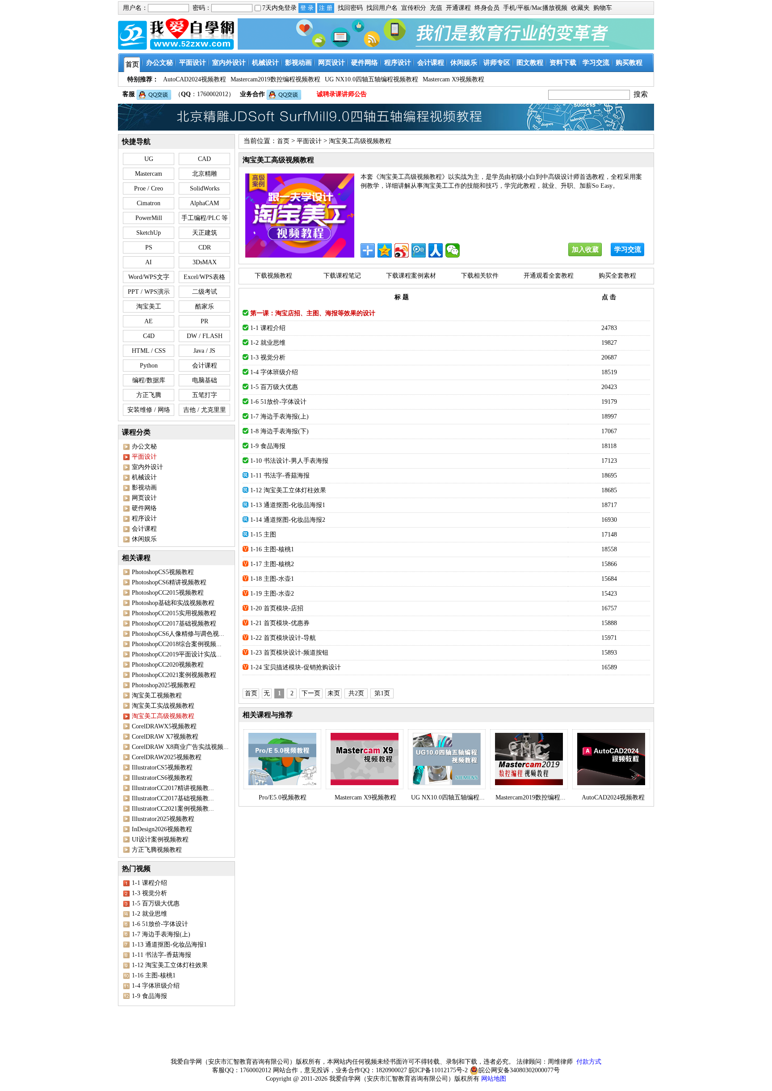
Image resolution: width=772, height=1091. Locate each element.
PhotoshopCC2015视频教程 (168, 592)
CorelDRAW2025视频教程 (166, 757)
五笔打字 (204, 395)
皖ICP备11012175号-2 (438, 1070)
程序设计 (144, 518)
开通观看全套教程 (549, 275)
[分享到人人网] (435, 250)
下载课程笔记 (342, 275)
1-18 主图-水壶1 (272, 578)
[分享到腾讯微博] (418, 250)
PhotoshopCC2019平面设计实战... (177, 654)
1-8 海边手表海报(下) (279, 431)
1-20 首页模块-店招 (276, 608)
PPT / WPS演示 (149, 291)
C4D (149, 336)
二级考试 (204, 291)
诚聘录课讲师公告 (342, 94)
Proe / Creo (148, 188)
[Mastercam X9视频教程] (364, 759)
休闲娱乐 (144, 539)
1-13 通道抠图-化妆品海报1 (169, 944)
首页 (283, 141)
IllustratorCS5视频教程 (162, 767)
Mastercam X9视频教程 (365, 797)
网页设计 (144, 498)
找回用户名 (382, 7)
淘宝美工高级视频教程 (360, 141)
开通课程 (458, 7)
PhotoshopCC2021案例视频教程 (174, 675)
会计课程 (204, 365)
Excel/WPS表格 (204, 277)
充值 (436, 7)
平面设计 (309, 141)
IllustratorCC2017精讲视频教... (173, 788)
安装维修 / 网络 (148, 409)
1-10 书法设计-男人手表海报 (289, 460)
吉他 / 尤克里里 (204, 409)
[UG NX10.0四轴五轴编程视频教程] (447, 759)
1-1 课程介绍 (149, 883)
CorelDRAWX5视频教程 (164, 726)
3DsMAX (205, 262)
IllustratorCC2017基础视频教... (173, 798)
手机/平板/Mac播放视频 (535, 7)
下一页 (311, 693)
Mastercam (148, 173)
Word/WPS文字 (148, 277)
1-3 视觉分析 (149, 893)
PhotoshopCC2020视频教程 (168, 664)
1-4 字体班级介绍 (156, 985)
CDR (204, 247)
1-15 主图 (263, 534)
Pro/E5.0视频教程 (282, 797)
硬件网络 (144, 508)
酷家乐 (204, 306)
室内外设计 (147, 467)
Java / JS (204, 350)
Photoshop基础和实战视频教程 (173, 603)
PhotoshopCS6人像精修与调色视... (178, 633)
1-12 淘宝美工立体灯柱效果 (170, 965)
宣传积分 (413, 7)
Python (149, 365)
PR (204, 321)
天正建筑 (204, 232)
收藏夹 (580, 7)
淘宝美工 (148, 306)
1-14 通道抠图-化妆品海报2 (287, 519)
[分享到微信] (452, 250)
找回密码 (350, 7)
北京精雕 (204, 173)
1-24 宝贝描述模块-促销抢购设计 (295, 667)
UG (148, 159)
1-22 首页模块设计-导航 (283, 637)
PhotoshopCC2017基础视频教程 (174, 623)
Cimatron (148, 203)
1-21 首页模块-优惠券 (280, 623)
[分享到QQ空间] (385, 250)
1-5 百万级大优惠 (156, 903)
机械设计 (144, 477)
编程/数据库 (148, 380)
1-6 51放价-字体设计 (160, 924)
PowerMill (148, 218)
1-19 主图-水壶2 (272, 593)
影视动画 (144, 487)
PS (148, 247)
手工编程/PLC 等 (204, 218)
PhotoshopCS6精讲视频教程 (169, 582)
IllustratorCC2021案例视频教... (173, 808)
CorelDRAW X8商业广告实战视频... (180, 747)
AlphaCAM (204, 203)
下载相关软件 (480, 275)
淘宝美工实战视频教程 (163, 705)
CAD (204, 159)
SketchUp (148, 232)
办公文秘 (144, 446)
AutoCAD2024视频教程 (613, 797)
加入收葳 (585, 249)
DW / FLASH (204, 336)
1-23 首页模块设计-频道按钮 (289, 652)
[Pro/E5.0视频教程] (282, 759)
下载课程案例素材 (411, 275)
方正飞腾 (148, 395)
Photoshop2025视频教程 (164, 685)
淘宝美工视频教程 (157, 695)
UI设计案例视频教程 (160, 839)
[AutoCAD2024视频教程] (611, 759)
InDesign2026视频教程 (162, 829)
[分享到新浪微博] (401, 250)
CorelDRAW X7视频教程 (165, 736)
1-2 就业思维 (149, 913)
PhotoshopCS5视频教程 (163, 572)
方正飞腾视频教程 (157, 849)
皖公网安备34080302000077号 (519, 1070)
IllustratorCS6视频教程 (162, 777)
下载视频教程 (273, 275)
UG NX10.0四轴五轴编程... (448, 797)
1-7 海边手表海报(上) (161, 934)
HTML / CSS (149, 350)
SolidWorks (204, 188)
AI (148, 262)
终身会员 (486, 7)
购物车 (602, 7)
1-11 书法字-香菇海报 (161, 954)
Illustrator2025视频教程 (163, 819)
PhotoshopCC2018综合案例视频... (177, 644)
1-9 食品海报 (149, 996)
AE (148, 321)
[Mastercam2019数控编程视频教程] (529, 759)
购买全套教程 (617, 275)
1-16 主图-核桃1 (154, 975)
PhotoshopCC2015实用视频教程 (174, 613)
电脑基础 (204, 380)
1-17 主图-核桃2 (272, 564)
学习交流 (627, 249)
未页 (333, 693)
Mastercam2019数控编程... (530, 797)
